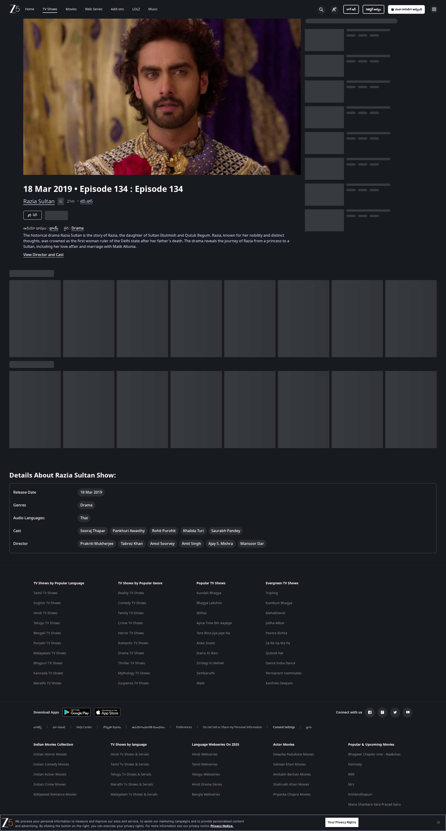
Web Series (93, 9)
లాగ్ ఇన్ (351, 9)
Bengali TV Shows (47, 633)
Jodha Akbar (275, 623)
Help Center (84, 727)
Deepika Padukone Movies (293, 754)
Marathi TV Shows (47, 683)
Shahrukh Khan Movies (291, 784)
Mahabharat (275, 613)
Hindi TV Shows (46, 613)
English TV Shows (47, 603)
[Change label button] (334, 10)
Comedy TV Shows (132, 603)
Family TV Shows (131, 613)
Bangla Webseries (206, 794)
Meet (200, 683)
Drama (77, 228)
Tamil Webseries (205, 764)
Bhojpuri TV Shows (48, 663)
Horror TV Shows (131, 633)
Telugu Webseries (206, 774)
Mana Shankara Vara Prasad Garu (374, 804)
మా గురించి (59, 727)
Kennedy (355, 764)
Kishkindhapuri (360, 794)
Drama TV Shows (131, 653)
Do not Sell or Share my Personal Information (232, 727)
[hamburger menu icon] (434, 9)
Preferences (184, 727)
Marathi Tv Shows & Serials (132, 784)
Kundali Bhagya (209, 593)
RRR (351, 774)
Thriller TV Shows (131, 663)
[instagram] (382, 712)
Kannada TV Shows (48, 673)
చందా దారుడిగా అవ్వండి (408, 9)
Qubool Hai (274, 653)
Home (29, 9)
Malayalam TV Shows (50, 653)
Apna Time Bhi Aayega (214, 623)
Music (153, 9)
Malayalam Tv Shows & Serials (134, 794)
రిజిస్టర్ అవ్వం (373, 9)
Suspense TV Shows (133, 683)
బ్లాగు (309, 727)
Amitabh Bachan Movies (292, 774)
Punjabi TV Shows (47, 643)
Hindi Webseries (205, 754)
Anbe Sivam (206, 643)
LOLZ (136, 9)
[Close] (438, 822)
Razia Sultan (39, 201)
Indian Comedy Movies (51, 764)
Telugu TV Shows (47, 623)
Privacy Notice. (222, 826)
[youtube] (407, 712)
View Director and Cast (43, 254)
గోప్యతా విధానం (112, 727)
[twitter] (395, 712)
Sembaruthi (206, 673)
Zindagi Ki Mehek (210, 663)
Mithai (202, 613)
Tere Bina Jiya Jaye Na (213, 633)
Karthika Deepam (279, 683)
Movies (71, 9)
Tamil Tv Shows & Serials (130, 764)
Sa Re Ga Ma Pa (278, 643)
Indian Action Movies (50, 774)
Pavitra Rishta (276, 633)
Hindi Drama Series (207, 784)
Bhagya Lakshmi (209, 603)
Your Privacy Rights (342, 822)
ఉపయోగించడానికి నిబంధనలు (148, 727)
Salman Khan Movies (289, 764)
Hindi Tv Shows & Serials (130, 754)
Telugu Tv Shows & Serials (131, 774)
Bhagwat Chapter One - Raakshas (374, 754)
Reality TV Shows (131, 593)
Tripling (272, 593)
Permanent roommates (284, 673)
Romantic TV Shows (133, 643)
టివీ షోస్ (86, 201)
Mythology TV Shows (134, 673)
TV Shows (50, 9)
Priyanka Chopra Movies (292, 794)
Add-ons (117, 9)
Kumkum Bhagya (279, 603)
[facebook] (370, 712)
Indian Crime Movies (50, 784)
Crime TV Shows (130, 623)
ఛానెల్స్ (38, 727)
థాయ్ (53, 228)
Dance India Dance (280, 663)
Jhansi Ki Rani (207, 653)
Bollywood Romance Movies (55, 794)
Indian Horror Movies (50, 754)
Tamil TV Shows (46, 593)
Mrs (351, 784)
